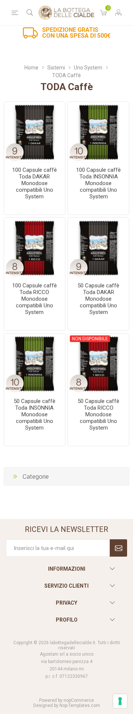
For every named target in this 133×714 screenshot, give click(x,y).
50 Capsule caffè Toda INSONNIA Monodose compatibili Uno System (34, 414)
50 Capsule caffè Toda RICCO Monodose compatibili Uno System (98, 414)
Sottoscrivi (118, 548)
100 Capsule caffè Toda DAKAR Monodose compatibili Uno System (34, 183)
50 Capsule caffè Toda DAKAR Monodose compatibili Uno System (98, 298)
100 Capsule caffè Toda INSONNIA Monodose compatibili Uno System (98, 183)
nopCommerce (79, 700)
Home (31, 68)
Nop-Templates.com (79, 705)
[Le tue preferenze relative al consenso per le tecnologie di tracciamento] (120, 701)
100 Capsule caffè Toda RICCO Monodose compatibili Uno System (34, 298)
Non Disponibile (90, 338)
